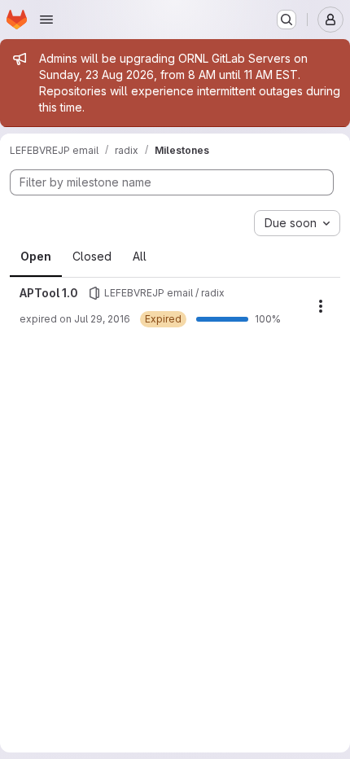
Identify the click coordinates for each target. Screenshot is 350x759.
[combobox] (297, 223)
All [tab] (140, 256)
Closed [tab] (92, 256)
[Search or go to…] (286, 19)
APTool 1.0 (49, 293)
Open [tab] (35, 256)
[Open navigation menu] (46, 20)
